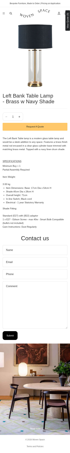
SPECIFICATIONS (12, 161)
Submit (10, 335)
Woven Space (38, 439)
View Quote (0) (67, 20)
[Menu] (3, 13)
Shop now (35, 428)
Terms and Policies (35, 446)
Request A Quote (35, 126)
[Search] (10, 13)
